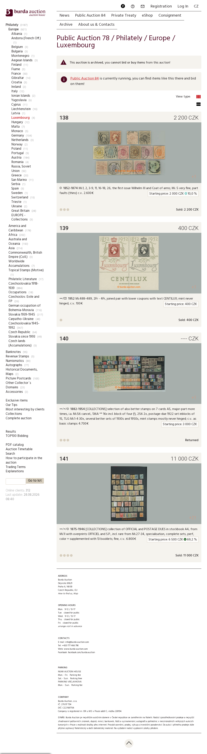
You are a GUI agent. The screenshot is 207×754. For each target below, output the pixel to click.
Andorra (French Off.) (26, 38)
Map (75, 593)
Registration (161, 6)
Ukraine (16, 206)
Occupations (17, 292)
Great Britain (20, 211)
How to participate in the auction (24, 460)
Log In (182, 6)
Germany (17, 135)
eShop (147, 15)
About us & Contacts (96, 24)
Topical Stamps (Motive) (26, 270)
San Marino (19, 180)
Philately (12, 25)
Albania (16, 34)
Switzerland (19, 197)
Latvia (15, 113)
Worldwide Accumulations (19, 264)
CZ (196, 6)
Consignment (169, 15)
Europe (13, 29)
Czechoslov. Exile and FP (23, 299)
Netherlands (20, 140)
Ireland (16, 87)
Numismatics (15, 361)
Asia (11, 248)
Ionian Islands (20, 95)
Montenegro (20, 56)
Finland (16, 65)
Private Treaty (123, 15)
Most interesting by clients (25, 409)
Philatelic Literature (22, 279)
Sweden (17, 193)
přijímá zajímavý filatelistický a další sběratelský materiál (85, 728)
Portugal (17, 153)
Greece (16, 175)
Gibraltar (17, 78)
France (16, 73)
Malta (15, 126)
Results (11, 431)
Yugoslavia (18, 100)
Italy (14, 91)
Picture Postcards (18, 378)
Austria (16, 157)
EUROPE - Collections (19, 217)
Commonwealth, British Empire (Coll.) (25, 255)
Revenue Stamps (17, 356)
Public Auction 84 (90, 15)
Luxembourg (20, 118)
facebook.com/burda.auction (81, 652)
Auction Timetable (19, 449)
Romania (17, 162)
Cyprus (16, 104)
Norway (16, 144)
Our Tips (11, 405)
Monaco (17, 131)
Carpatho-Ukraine (21, 319)
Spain (15, 188)
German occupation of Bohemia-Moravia (24, 308)
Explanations (15, 471)
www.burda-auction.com (76, 649)
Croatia (16, 82)
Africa (12, 235)
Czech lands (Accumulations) (20, 343)
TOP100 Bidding (17, 436)
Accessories (14, 392)
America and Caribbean (17, 228)
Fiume (15, 69)
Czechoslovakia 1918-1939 (23, 286)
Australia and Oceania (17, 242)
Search (10, 453)
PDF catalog (15, 445)
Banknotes (13, 352)
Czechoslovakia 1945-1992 (23, 326)
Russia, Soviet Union (21, 169)
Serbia (15, 184)
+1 (193, 176)
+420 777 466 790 (70, 645)
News (64, 15)
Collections (14, 414)
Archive (66, 24)
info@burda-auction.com (77, 642)
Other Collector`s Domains (18, 385)
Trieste (16, 202)
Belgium (17, 47)
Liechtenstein (21, 109)
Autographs (14, 365)
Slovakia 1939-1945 (21, 314)
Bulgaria (17, 51)
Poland (16, 148)
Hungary (17, 122)
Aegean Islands (22, 60)
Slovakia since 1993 (21, 336)
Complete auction (19, 418)
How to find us (65, 593)
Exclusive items (17, 400)
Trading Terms (16, 467)
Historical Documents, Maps (22, 372)
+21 (192, 517)
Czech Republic (19, 332)
